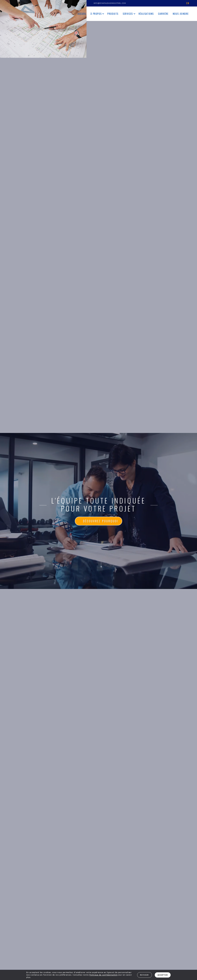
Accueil (82, 13)
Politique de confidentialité (103, 975)
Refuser (144, 975)
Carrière (163, 13)
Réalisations (146, 13)
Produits (112, 13)
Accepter (163, 975)
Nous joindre (181, 13)
